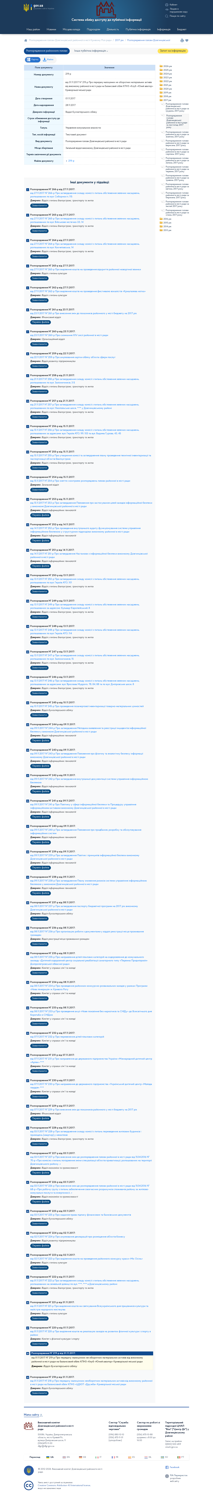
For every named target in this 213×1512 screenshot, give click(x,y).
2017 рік (167, 100)
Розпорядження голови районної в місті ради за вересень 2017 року (177, 143)
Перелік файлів (40, 322)
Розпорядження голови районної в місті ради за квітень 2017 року (177, 186)
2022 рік (167, 81)
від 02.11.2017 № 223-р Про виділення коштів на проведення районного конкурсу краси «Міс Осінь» (86, 1259)
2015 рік (167, 223)
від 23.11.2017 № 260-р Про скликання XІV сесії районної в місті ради (69, 335)
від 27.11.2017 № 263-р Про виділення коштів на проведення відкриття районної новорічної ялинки (85, 269)
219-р (71, 161)
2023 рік (167, 77)
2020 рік (167, 89)
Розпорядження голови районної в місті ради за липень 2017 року (177, 160)
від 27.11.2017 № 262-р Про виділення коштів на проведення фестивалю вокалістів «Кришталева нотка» (88, 291)
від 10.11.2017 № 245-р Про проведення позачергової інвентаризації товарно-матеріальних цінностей (87, 706)
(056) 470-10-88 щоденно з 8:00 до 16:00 (146, 1437)
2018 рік (167, 96)
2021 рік (167, 85)
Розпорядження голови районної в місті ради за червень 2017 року (177, 169)
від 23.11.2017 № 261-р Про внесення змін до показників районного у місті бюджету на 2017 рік (83, 313)
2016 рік (167, 219)
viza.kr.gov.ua (171, 1447)
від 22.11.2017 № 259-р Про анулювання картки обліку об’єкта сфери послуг (72, 357)
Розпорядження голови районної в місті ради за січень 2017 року (177, 212)
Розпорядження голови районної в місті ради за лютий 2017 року (177, 204)
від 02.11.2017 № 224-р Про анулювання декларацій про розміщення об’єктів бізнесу (77, 1237)
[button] (39, 7)
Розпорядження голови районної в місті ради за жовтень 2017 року (177, 134)
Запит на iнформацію (173, 51)
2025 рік (167, 70)
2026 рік (167, 66)
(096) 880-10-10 (116, 1434)
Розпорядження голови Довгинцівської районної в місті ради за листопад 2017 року (176, 122)
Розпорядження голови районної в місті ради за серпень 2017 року (177, 151)
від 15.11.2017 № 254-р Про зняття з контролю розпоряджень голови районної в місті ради (80, 481)
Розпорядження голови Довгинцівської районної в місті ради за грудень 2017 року (177, 107)
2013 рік (167, 230)
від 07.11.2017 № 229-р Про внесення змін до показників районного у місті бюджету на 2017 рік (83, 1110)
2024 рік (167, 74)
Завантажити (39, 205)
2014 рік (167, 226)
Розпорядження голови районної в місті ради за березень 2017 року (177, 195)
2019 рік (167, 93)
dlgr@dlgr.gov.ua (46, 1446)
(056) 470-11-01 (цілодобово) (116, 1439)
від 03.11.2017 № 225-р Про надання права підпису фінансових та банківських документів (80, 1215)
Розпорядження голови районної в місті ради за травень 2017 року (177, 177)
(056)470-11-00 (45, 1443)
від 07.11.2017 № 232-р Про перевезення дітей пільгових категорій (67, 1037)
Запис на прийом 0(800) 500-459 (173, 1442)
